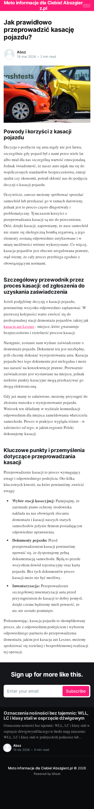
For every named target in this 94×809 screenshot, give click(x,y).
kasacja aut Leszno (19, 326)
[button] (86, 5)
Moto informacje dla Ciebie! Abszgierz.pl (40, 768)
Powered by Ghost (47, 774)
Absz (21, 52)
